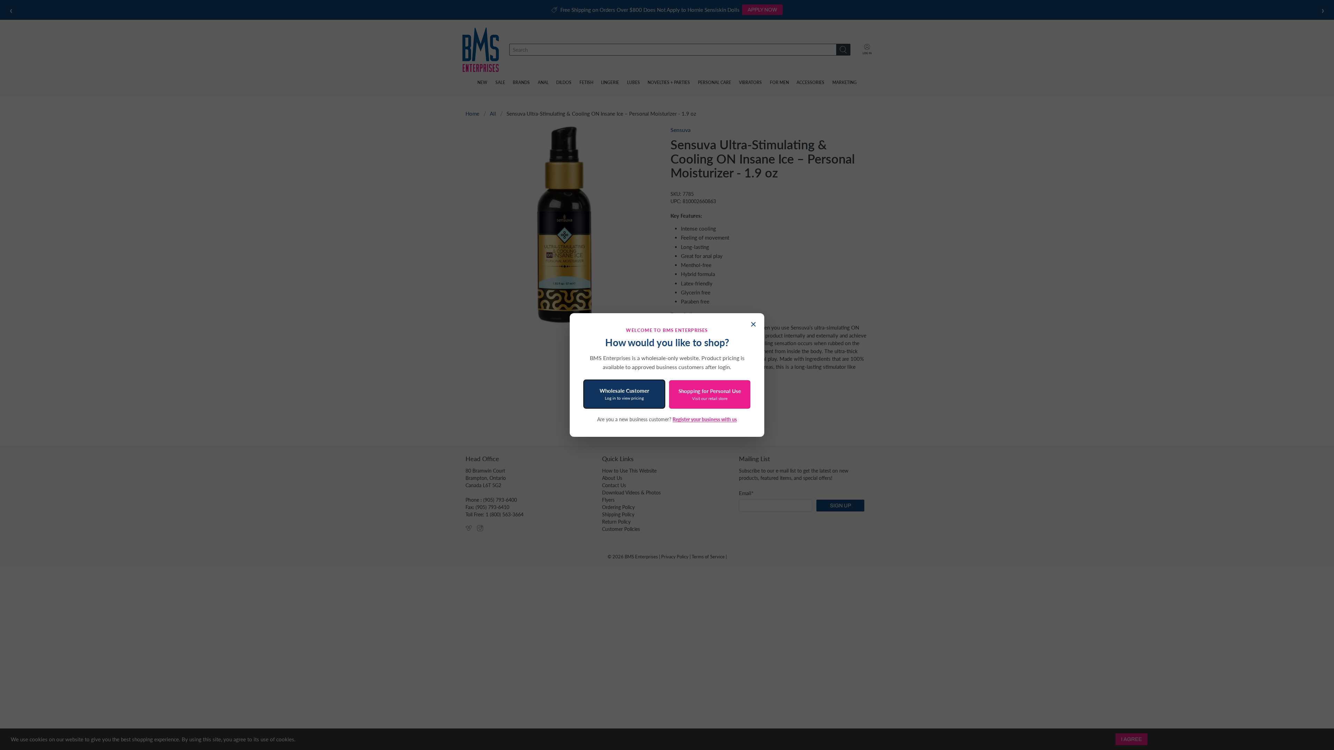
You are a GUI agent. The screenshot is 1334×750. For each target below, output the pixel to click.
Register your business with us (705, 419)
